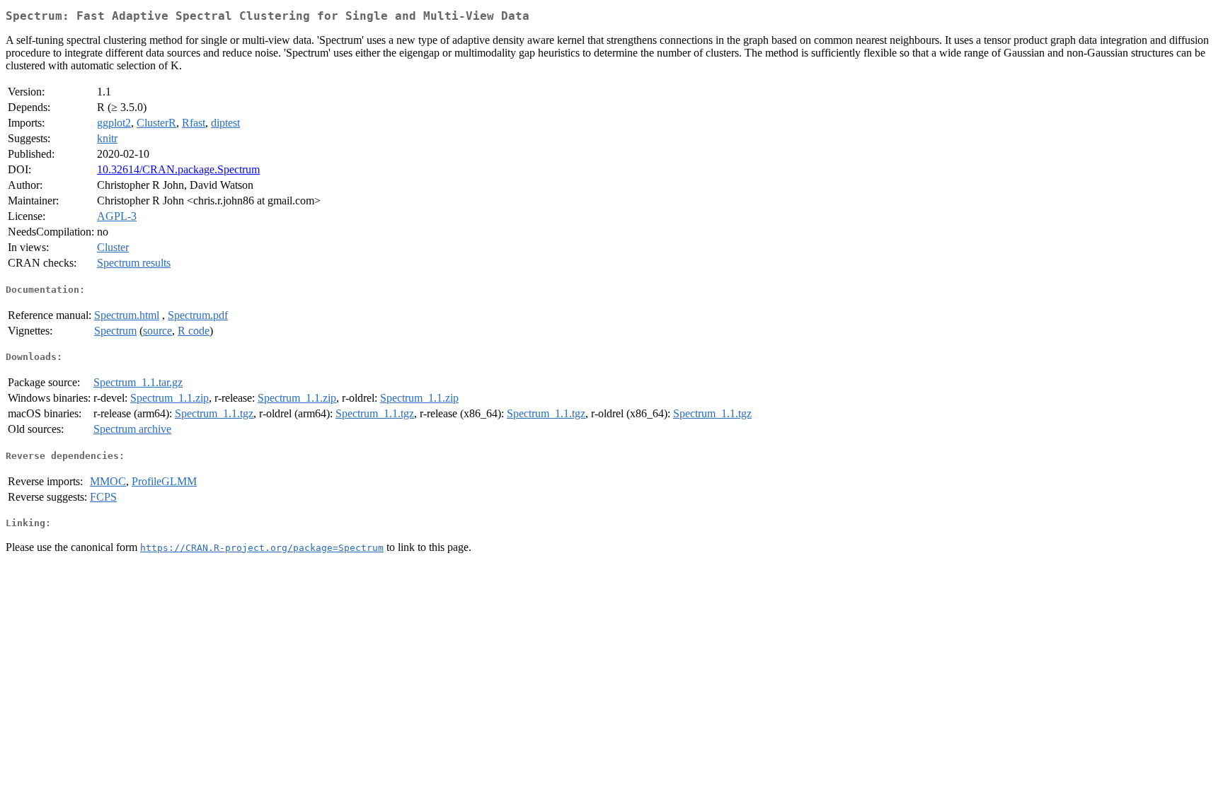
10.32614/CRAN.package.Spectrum (178, 169)
